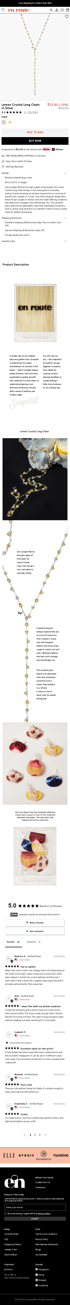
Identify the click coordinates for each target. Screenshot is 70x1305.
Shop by (2, 10)
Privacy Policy (44, 1214)
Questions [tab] (31, 942)
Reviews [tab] (11, 942)
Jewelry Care (8, 241)
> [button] (45, 1135)
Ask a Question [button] (37, 931)
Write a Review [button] (37, 923)
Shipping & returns (12, 218)
